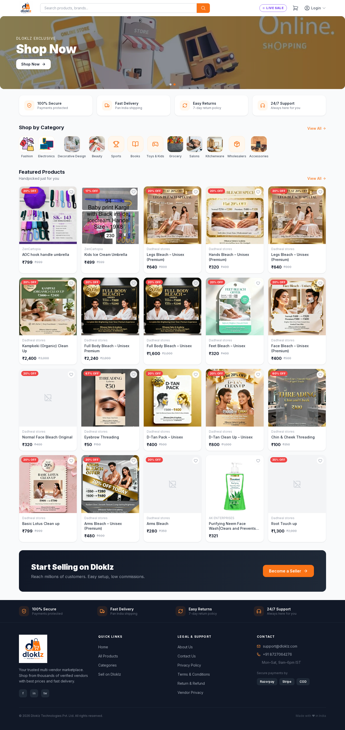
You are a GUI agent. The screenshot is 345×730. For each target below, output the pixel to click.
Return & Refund (191, 683)
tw (45, 693)
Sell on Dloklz (109, 674)
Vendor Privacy (190, 692)
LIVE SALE (275, 8)
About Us (185, 647)
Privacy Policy (189, 665)
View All (314, 128)
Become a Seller (285, 570)
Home (103, 647)
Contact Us (187, 656)
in (34, 693)
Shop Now (30, 64)
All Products (108, 656)
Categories (107, 665)
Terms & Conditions (194, 674)
